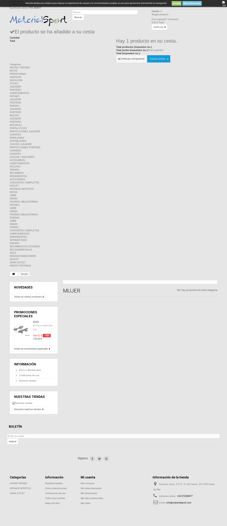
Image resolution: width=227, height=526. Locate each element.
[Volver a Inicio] (13, 274)
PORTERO (15, 90)
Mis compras (87, 483)
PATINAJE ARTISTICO (22, 189)
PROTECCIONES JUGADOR (25, 131)
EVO (36, 321)
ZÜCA (13, 253)
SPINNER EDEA (18, 240)
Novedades (23, 287)
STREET (14, 227)
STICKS (14, 83)
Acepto (176, 3)
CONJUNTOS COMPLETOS (24, 182)
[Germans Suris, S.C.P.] (38, 21)
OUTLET (14, 185)
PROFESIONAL (18, 74)
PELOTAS (15, 166)
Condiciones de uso (28, 375)
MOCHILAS (16, 125)
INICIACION (16, 80)
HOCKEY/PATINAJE (20, 265)
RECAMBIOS (17, 173)
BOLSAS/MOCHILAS (21, 249)
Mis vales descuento (91, 488)
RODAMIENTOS (18, 176)
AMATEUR (15, 77)
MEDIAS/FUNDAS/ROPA (23, 256)
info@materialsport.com (178, 502)
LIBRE (13, 195)
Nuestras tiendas (27, 380)
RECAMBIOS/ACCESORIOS (25, 246)
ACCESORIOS (17, 160)
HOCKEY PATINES (20, 67)
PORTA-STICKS (18, 128)
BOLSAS (14, 115)
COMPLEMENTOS (19, 93)
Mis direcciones (89, 493)
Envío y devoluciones (29, 370)
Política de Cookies (55, 498)
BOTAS (14, 70)
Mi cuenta (88, 477)
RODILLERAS (17, 138)
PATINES (15, 96)
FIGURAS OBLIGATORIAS (24, 201)
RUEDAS (14, 106)
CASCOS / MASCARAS (22, 157)
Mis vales (85, 503)
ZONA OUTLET (18, 262)
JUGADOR (15, 86)
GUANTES (15, 134)
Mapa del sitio (52, 503)
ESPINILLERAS (18, 141)
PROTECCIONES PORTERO (25, 147)
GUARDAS (15, 150)
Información (25, 364)
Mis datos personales (92, 498)
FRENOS (14, 169)
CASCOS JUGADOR (20, 144)
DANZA (14, 198)
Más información (192, 3)
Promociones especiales (25, 314)
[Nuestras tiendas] (33, 403)
